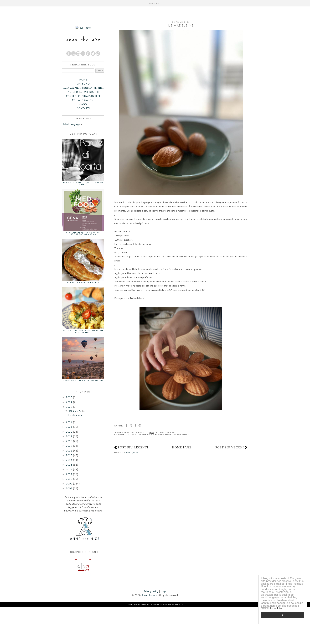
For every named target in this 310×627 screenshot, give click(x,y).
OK (282, 615)
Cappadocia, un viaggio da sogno (83, 381)
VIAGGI (83, 104)
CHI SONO (83, 83)
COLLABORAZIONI (83, 100)
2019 (69, 436)
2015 (69, 455)
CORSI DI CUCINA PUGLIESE (83, 96)
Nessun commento (166, 433)
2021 (69, 427)
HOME (83, 79)
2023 (69, 407)
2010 (69, 479)
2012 (69, 469)
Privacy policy (151, 591)
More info (276, 608)
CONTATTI (83, 108)
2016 (69, 450)
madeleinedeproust (161, 434)
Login (163, 591)
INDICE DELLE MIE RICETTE (83, 92)
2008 (69, 488)
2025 (69, 397)
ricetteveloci (181, 434)
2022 (69, 422)
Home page (155, 3)
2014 (69, 460)
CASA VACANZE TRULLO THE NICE (83, 88)
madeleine (144, 434)
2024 (69, 402)
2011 (69, 474)
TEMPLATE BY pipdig (137, 604)
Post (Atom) (132, 452)
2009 (69, 483)
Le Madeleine (181, 25)
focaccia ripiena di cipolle (83, 283)
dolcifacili (132, 434)
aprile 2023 (75, 411)
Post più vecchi (229, 447)
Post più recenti (133, 447)
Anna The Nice (149, 595)
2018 (69, 441)
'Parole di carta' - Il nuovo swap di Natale (83, 183)
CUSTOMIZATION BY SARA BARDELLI (166, 604)
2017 (69, 445)
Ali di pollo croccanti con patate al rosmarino (83, 332)
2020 (69, 431)
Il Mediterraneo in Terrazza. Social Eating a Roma (83, 233)
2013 (69, 464)
